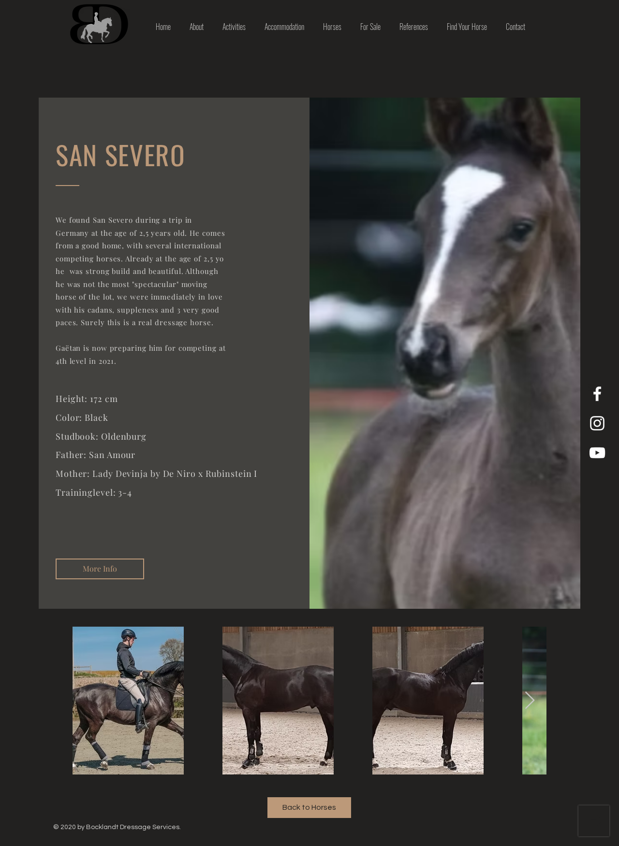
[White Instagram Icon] (597, 423)
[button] (100, 569)
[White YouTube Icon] (597, 452)
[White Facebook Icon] (597, 393)
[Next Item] (529, 700)
